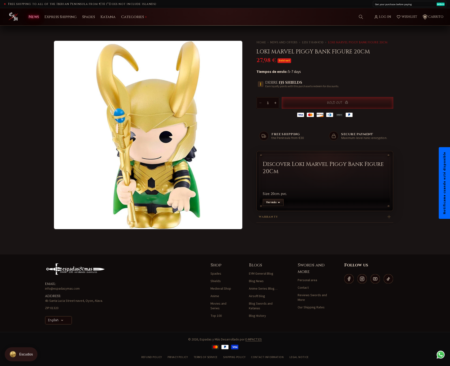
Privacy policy (178, 357)
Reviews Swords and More (312, 297)
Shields (215, 281)
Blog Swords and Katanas (261, 306)
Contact (303, 287)
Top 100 (216, 316)
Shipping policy (234, 357)
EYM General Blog (261, 273)
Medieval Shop (220, 288)
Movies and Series (218, 306)
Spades (215, 273)
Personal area (307, 280)
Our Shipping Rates (311, 307)
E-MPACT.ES (253, 339)
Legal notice (299, 357)
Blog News (256, 281)
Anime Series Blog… (263, 288)
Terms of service (206, 357)
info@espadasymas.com (62, 288)
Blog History (257, 316)
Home (261, 42)
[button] (361, 17)
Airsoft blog (257, 296)
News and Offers (283, 42)
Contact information (267, 357)
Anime (214, 296)
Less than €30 (312, 42)
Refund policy (151, 357)
